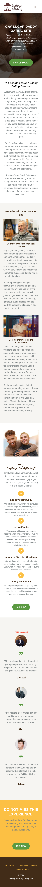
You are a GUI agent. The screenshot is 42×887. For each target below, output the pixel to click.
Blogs (34, 865)
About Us (9, 865)
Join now (21, 607)
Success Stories (21, 869)
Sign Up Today (21, 62)
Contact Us (23, 865)
